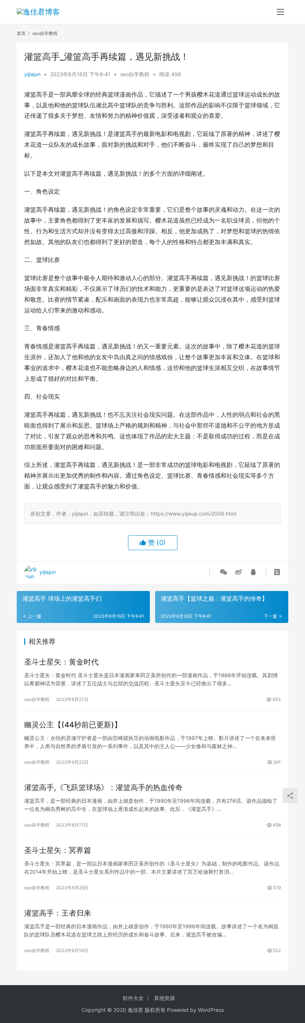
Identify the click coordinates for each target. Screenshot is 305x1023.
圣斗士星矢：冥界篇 (57, 850)
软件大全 (133, 998)
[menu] (280, 12)
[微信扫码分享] (223, 572)
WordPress (211, 1010)
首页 (21, 33)
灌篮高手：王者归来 (57, 913)
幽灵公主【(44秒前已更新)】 (73, 724)
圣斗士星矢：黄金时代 (61, 661)
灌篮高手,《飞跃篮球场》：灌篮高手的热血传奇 (103, 787)
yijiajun (32, 74)
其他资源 (164, 998)
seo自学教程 (135, 74)
